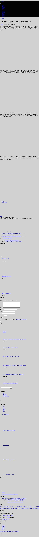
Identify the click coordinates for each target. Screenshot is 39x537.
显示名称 (2, 309)
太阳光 (9, 238)
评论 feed (4, 395)
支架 (2, 508)
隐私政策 (3, 528)
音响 (38, 508)
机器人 (9, 508)
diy (1, 506)
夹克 (11, 238)
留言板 (3, 529)
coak (2, 24)
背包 (26, 508)
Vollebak (4, 238)
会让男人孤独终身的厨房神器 (8, 474)
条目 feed (4, 394)
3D (0, 506)
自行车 (28, 508)
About (3, 201)
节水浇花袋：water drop (6, 276)
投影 (36, 506)
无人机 (4, 508)
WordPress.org (6, 396)
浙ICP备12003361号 (4, 531)
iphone (3, 506)
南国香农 (3, 526)
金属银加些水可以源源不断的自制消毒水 (10, 383)
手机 (31, 506)
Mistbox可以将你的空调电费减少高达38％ (19, 498)
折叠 (38, 506)
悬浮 (27, 506)
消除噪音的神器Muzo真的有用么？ (9, 459)
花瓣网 (12, 515)
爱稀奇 (4, 408)
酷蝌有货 (3, 15)
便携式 (8, 506)
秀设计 (4, 410)
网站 (1, 313)
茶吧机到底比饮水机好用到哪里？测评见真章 (15, 499)
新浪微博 (4, 515)
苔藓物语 (3, 525)
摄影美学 (3, 11)
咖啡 (18, 506)
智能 (7, 508)
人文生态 (3, 12)
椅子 (11, 508)
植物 (13, 508)
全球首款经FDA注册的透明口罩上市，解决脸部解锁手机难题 (14, 339)
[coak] (6, 215)
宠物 (24, 506)
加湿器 (10, 506)
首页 (3, 5)
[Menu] (0, 3)
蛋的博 (4, 406)
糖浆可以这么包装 (5, 258)
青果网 (4, 411)
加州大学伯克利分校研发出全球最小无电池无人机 (11, 236)
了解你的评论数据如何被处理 (21, 319)
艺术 (30, 508)
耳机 (25, 508)
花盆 (31, 508)
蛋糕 (33, 508)
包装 (12, 506)
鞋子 (36, 508)
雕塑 (35, 508)
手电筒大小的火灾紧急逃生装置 (9, 430)
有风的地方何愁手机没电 (6, 293)
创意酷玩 (3, 6)
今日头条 (8, 517)
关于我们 (3, 16)
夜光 (7, 238)
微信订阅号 (5, 519)
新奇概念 (3, 7)
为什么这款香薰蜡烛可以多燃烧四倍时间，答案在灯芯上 (13, 374)
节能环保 (3, 8)
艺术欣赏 (3, 9)
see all (9, 231)
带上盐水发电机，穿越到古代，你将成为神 (11, 356)
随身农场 (3, 527)
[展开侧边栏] (0, 321)
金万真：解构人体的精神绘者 (7, 234)
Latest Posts (4, 202)
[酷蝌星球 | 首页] (2, 1)
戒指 (29, 506)
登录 (4, 393)
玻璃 (21, 508)
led (4, 506)
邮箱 (1, 311)
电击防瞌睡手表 (6, 445)
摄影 (0, 508)
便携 (6, 506)
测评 (15, 508)
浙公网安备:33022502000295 (13, 531)
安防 (22, 506)
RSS (8, 519)
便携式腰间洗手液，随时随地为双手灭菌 (10, 347)
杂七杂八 (3, 13)
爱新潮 (4, 409)
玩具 (19, 508)
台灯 (16, 506)
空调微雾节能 (4, 498)
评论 (1, 307)
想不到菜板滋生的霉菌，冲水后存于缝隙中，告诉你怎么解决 (14, 365)
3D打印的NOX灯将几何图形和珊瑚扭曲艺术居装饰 (11, 233)
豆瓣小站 (8, 515)
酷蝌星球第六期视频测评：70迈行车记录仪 (10, 494)
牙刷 (18, 508)
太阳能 (20, 506)
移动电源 (23, 508)
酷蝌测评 (3, 14)
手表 (34, 506)
